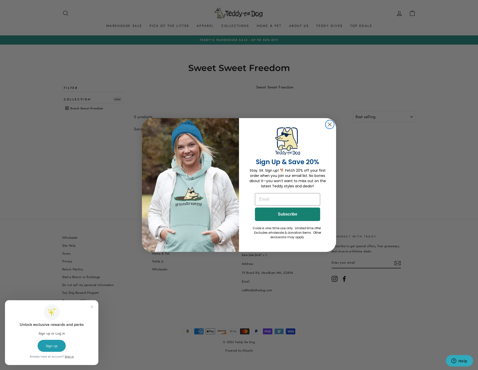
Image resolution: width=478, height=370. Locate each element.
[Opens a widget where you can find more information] (459, 361)
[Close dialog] (329, 124)
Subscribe (287, 214)
